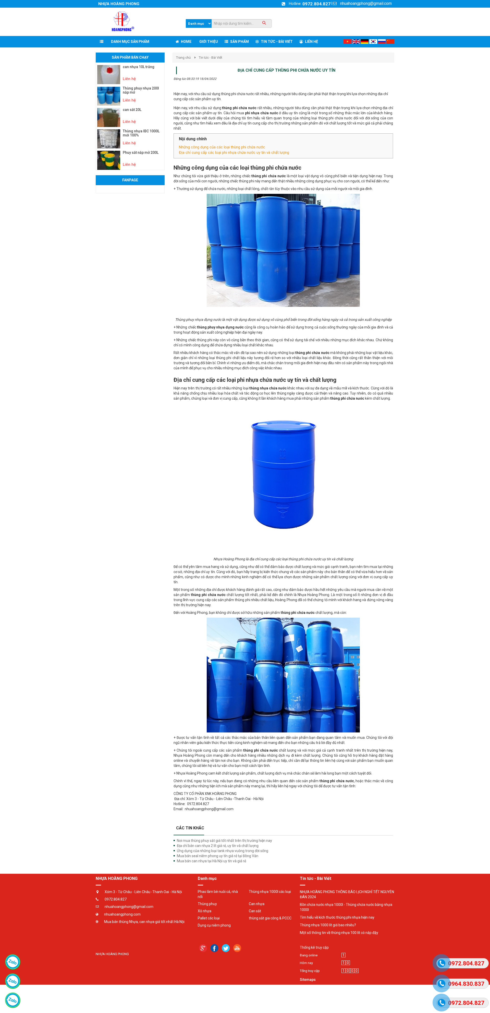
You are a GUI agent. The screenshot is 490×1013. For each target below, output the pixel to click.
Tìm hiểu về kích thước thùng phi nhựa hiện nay (337, 917)
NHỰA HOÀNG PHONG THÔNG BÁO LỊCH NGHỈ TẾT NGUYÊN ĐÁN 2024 (347, 894)
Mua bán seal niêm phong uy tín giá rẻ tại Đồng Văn (217, 856)
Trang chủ (183, 57)
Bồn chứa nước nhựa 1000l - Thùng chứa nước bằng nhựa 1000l (346, 907)
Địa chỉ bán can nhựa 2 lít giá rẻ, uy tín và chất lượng (218, 846)
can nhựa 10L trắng (138, 67)
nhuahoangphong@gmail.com (366, 3)
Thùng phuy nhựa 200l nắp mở (141, 90)
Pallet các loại (209, 918)
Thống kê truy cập (314, 947)
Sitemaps (308, 980)
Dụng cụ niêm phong (214, 925)
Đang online (308, 955)
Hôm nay (306, 963)
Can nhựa (256, 904)
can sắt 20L (132, 110)
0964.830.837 (466, 984)
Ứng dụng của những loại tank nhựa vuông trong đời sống (222, 851)
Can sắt (255, 911)
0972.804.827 (316, 3)
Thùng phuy (207, 904)
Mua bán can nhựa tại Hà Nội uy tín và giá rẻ (211, 861)
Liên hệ (129, 79)
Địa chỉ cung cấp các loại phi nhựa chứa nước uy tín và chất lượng (234, 152)
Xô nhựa (204, 911)
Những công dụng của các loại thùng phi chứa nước (222, 147)
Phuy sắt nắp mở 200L (140, 153)
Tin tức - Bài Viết (210, 57)
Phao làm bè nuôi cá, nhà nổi (218, 894)
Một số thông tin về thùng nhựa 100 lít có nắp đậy (339, 933)
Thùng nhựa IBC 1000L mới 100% (141, 133)
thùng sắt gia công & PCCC (270, 918)
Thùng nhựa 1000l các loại (270, 892)
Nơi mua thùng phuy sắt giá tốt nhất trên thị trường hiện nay (224, 841)
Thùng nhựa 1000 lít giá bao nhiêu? (328, 925)
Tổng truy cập (310, 971)
